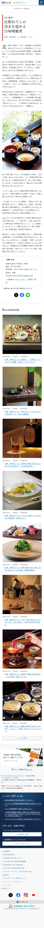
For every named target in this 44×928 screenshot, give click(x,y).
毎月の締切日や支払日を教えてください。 (19, 800)
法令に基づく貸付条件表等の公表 (13, 868)
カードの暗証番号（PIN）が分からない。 (19, 809)
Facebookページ (18, 895)
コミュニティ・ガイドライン (12, 881)
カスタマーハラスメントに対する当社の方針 (17, 871)
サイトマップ (7, 885)
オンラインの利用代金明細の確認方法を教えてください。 (23, 804)
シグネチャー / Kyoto (21, 9)
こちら (30, 769)
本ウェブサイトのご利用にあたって (14, 878)
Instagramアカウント (26, 895)
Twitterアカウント (11, 895)
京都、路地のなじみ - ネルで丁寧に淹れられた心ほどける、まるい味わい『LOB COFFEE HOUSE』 (23, 622)
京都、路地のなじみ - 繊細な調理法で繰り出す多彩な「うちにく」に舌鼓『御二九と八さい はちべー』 (23, 728)
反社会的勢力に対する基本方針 (13, 865)
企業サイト (6, 888)
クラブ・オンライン (22, 844)
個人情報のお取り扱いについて (13, 858)
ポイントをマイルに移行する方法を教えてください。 (23, 819)
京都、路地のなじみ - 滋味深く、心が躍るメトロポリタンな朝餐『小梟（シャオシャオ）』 (23, 361)
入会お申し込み (23, 834)
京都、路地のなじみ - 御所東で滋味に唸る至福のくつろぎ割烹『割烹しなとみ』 (23, 675)
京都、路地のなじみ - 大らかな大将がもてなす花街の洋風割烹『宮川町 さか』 (23, 517)
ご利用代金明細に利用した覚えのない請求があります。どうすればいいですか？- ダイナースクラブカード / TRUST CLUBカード (23, 814)
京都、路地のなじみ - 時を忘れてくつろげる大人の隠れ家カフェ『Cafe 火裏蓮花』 (23, 413)
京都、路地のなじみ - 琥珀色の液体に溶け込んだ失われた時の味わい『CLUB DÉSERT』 (23, 465)
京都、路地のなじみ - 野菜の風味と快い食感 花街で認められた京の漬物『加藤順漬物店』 (23, 569)
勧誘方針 (6, 875)
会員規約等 (6, 851)
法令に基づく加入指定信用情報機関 (14, 861)
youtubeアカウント (33, 895)
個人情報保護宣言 (9, 854)
